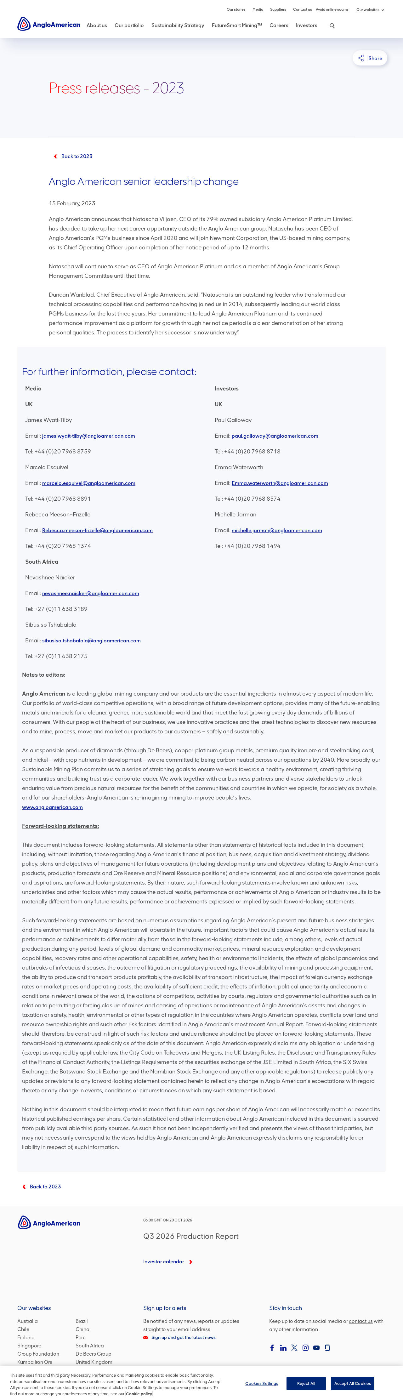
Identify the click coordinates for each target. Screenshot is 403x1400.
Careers (279, 25)
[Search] (329, 29)
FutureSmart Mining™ (237, 25)
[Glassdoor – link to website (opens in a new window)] (327, 1348)
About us (97, 25)
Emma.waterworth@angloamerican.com (280, 483)
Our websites (367, 10)
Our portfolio (129, 25)
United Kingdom (94, 1362)
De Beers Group (93, 1354)
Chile (23, 1329)
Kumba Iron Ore (34, 1362)
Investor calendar (163, 1262)
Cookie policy (139, 1393)
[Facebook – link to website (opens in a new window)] (272, 1348)
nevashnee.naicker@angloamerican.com (90, 593)
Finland (26, 1337)
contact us (361, 1321)
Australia (27, 1321)
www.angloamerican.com (52, 807)
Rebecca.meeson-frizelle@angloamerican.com (97, 530)
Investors (306, 25)
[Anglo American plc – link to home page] (48, 23)
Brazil (82, 1321)
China (82, 1329)
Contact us (302, 9)
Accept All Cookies (352, 1383)
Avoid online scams (332, 9)
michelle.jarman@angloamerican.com (277, 530)
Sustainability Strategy (177, 25)
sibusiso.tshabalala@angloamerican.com (91, 641)
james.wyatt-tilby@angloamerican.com (88, 436)
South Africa (90, 1346)
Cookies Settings (261, 1383)
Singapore (29, 1346)
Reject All (306, 1383)
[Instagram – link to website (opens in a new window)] (305, 1348)
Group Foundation (38, 1354)
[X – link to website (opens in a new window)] (294, 1348)
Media (258, 9)
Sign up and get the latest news (183, 1337)
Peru (81, 1337)
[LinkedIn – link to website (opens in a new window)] (283, 1348)
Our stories (236, 9)
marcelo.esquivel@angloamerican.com (88, 483)
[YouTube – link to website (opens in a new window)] (316, 1348)
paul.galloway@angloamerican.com (275, 436)
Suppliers (278, 9)
